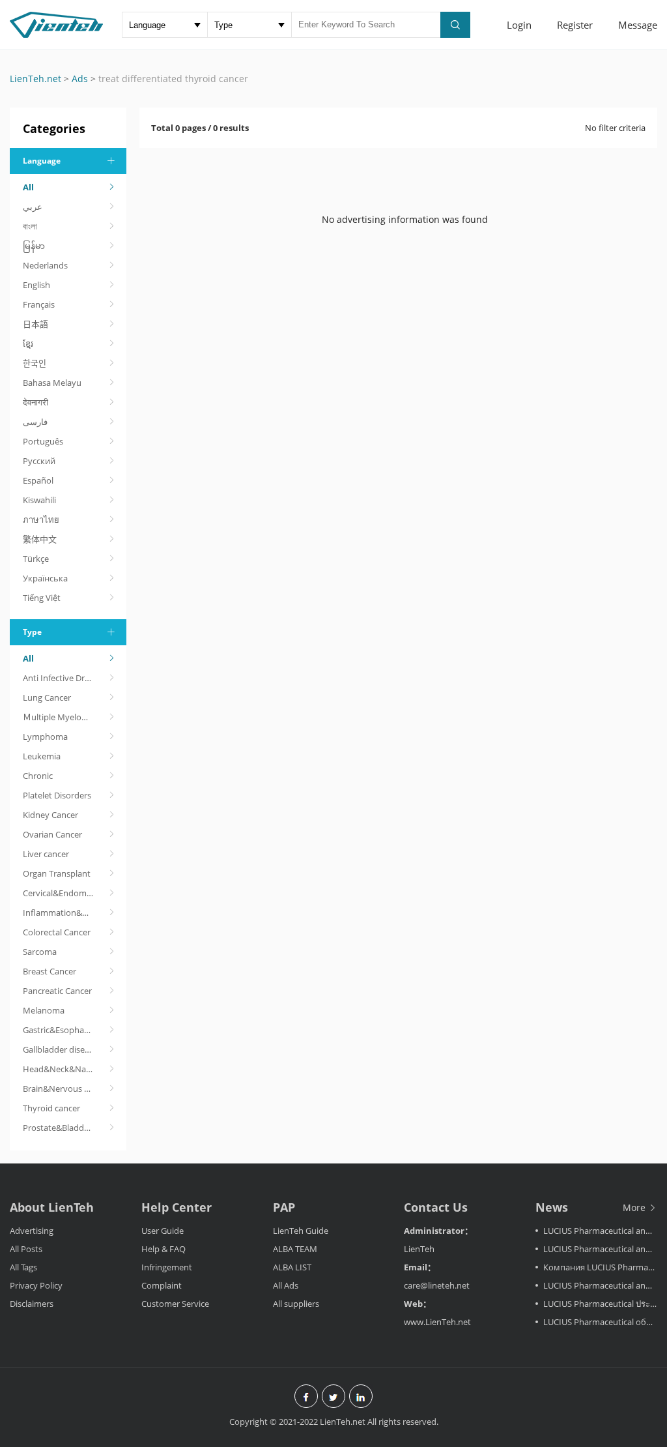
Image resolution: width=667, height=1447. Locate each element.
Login (519, 24)
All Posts (26, 1249)
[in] (360, 1397)
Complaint (161, 1285)
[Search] (455, 25)
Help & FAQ (163, 1249)
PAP (284, 1207)
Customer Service (175, 1303)
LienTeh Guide (300, 1230)
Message (637, 24)
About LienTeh (52, 1207)
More (635, 1207)
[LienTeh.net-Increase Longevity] (56, 26)
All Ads (285, 1285)
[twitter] (333, 1397)
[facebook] (306, 1397)
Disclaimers (31, 1303)
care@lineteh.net (437, 1285)
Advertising (31, 1230)
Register (575, 24)
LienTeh (419, 1249)
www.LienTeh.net (437, 1322)
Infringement (166, 1267)
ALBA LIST (292, 1267)
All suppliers (296, 1303)
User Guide (162, 1230)
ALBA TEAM (295, 1249)
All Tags (23, 1267)
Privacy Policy (36, 1285)
